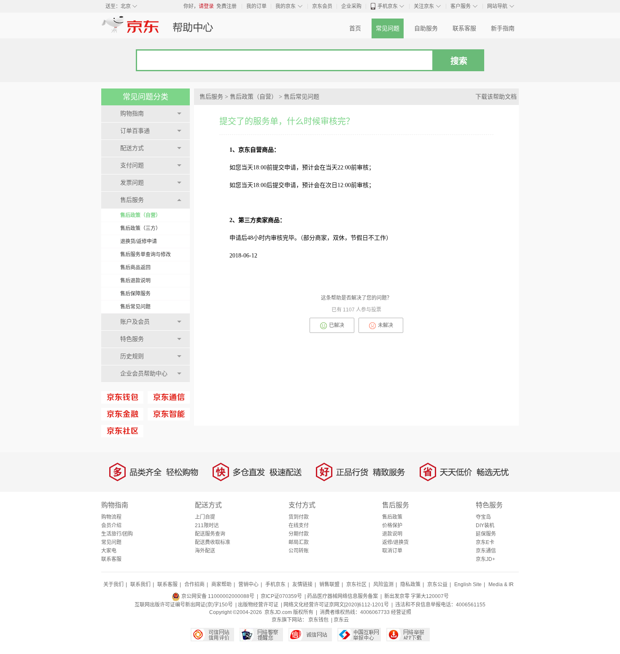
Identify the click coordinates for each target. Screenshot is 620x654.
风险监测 (383, 584)
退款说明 (392, 534)
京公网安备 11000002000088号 (217, 596)
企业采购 (351, 6)
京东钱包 (318, 620)
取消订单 (392, 551)
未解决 (385, 325)
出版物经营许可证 (258, 605)
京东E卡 (485, 542)
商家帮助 (221, 584)
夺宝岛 (483, 517)
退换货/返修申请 (138, 241)
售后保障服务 (135, 294)
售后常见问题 (135, 307)
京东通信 (486, 551)
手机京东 (387, 6)
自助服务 (426, 28)
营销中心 (248, 584)
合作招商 (194, 584)
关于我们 (113, 584)
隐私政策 (410, 584)
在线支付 (298, 525)
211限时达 (207, 525)
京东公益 (437, 584)
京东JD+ (485, 559)
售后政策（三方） (140, 228)
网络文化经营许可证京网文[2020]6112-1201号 (336, 605)
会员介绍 (111, 525)
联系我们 (140, 584)
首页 (355, 28)
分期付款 (298, 534)
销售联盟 (329, 584)
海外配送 (205, 551)
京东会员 (322, 6)
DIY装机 (485, 525)
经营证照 (401, 612)
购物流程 (111, 517)
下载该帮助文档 (496, 97)
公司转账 (298, 551)
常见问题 (387, 28)
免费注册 (226, 6)
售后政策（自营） (140, 215)
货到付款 (298, 517)
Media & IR (501, 584)
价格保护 (392, 525)
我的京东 (285, 6)
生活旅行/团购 (117, 534)
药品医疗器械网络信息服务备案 (342, 596)
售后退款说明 (135, 281)
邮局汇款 (298, 542)
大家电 (108, 551)
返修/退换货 (395, 542)
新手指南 (503, 28)
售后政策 (392, 517)
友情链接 (302, 584)
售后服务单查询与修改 (145, 254)
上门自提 (205, 517)
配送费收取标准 (212, 542)
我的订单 (256, 6)
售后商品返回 (135, 268)
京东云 (341, 620)
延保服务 (486, 534)
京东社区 (356, 584)
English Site (468, 584)
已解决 (336, 325)
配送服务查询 (210, 534)
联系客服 (464, 28)
